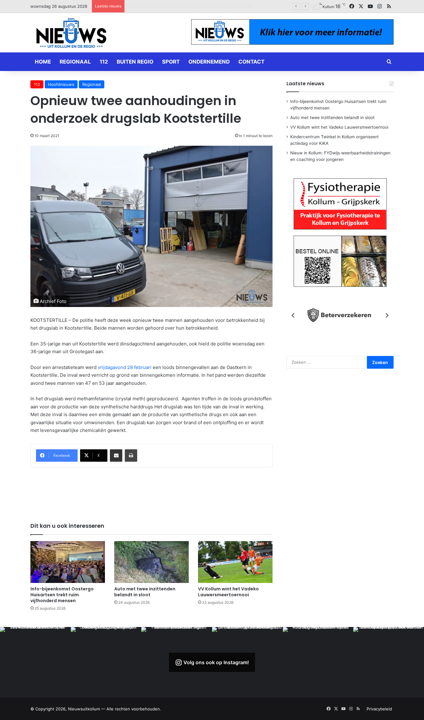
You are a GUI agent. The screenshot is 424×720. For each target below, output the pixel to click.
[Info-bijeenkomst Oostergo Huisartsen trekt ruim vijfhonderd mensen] (67, 562)
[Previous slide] (293, 315)
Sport (171, 62)
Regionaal (75, 62)
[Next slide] (386, 315)
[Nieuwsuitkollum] (71, 34)
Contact (251, 62)
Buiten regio (135, 62)
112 (104, 62)
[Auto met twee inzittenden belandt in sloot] (151, 562)
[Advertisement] (151, 490)
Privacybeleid (379, 708)
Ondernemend (209, 62)
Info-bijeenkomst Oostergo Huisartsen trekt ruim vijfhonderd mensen (62, 595)
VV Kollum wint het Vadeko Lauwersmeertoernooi (228, 592)
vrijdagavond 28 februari (124, 367)
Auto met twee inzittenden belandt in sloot (144, 592)
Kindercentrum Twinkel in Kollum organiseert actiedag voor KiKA (189, 6)
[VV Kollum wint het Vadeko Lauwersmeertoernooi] (235, 562)
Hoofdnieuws (61, 84)
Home (43, 62)
